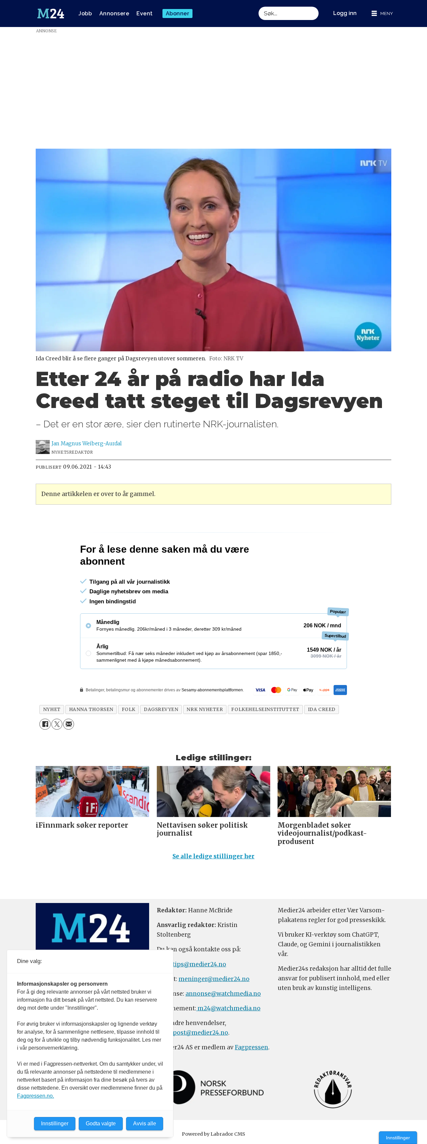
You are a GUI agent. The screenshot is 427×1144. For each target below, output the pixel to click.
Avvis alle (144, 1123)
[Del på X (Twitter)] (56, 724)
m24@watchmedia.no (228, 1008)
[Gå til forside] (50, 14)
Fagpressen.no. (35, 1096)
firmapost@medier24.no (192, 1032)
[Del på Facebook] (44, 724)
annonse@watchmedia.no (223, 993)
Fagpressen (251, 1047)
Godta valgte (101, 1123)
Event (144, 13)
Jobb (85, 13)
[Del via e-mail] (68, 724)
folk (128, 709)
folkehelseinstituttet (265, 709)
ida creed (322, 709)
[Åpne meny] (382, 13)
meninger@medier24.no (214, 979)
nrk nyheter (204, 709)
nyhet (52, 709)
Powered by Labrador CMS (213, 1134)
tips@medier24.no (199, 964)
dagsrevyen (161, 709)
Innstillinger (398, 1137)
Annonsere (114, 13)
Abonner (177, 13)
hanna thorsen (91, 709)
